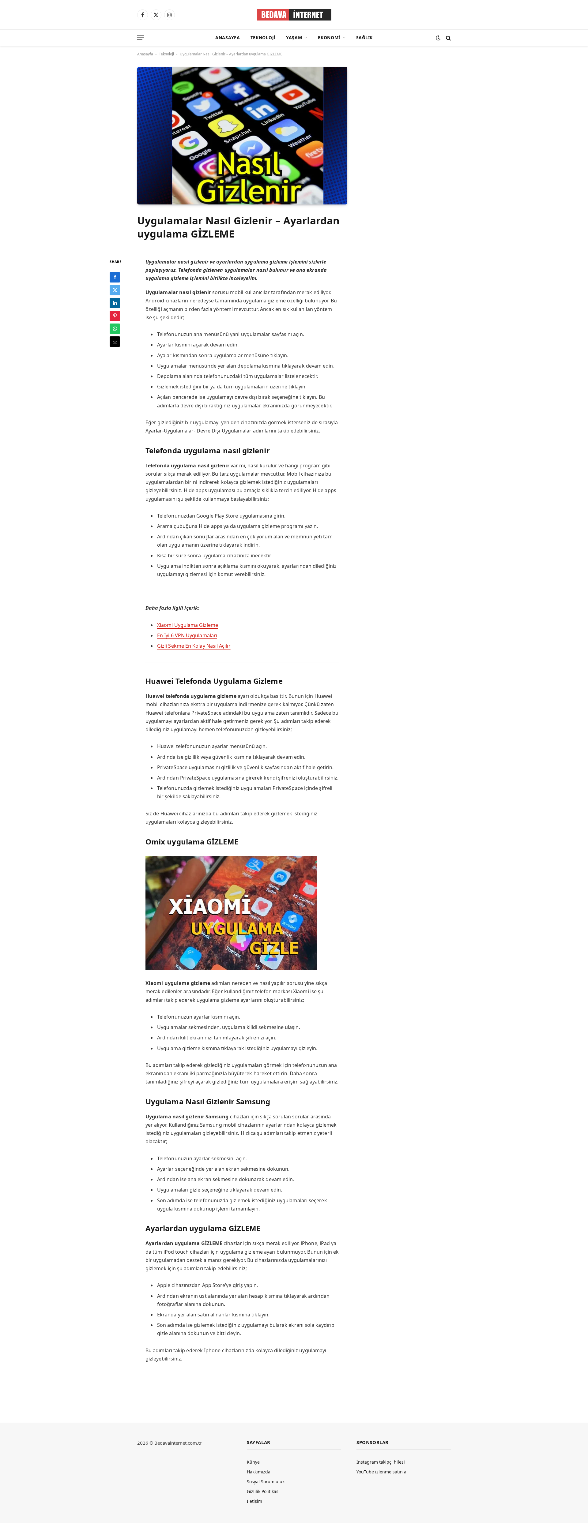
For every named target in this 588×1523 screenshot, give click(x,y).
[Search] (448, 38)
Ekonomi (329, 37)
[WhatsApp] (115, 328)
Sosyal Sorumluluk (266, 1481)
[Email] (115, 341)
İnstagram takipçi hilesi (380, 1462)
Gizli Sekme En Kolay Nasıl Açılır (194, 645)
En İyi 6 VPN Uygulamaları (187, 635)
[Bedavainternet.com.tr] (294, 15)
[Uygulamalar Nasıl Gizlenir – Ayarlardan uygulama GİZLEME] (242, 135)
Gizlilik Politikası (263, 1491)
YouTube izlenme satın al (382, 1472)
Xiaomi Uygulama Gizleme (187, 625)
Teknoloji (263, 37)
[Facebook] (115, 277)
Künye (253, 1462)
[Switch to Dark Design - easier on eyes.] (438, 37)
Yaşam (294, 37)
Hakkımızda (258, 1472)
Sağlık (364, 37)
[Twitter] (115, 290)
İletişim (254, 1501)
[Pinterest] (115, 315)
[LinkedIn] (115, 302)
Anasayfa (227, 37)
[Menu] (140, 38)
